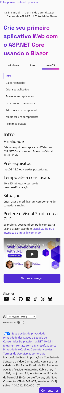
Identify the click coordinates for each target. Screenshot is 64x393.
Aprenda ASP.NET (19, 16)
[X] (13, 299)
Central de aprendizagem (40, 12)
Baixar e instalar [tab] (15, 82)
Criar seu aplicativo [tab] (17, 89)
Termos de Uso (12, 353)
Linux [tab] (32, 65)
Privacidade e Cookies (16, 349)
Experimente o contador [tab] (20, 103)
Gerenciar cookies (41, 349)
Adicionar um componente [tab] (22, 110)
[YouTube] (6, 299)
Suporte (51, 345)
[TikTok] (35, 299)
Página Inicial (12, 12)
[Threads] (43, 299)
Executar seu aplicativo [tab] (20, 96)
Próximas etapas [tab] (16, 123)
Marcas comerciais (33, 353)
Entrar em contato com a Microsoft (24, 345)
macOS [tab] (50, 65)
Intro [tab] (9, 76)
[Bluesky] (50, 299)
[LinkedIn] (28, 299)
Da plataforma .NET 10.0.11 (36, 341)
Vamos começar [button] (32, 278)
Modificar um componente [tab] (22, 116)
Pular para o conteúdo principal (19, 2)
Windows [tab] (13, 65)
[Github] (21, 299)
